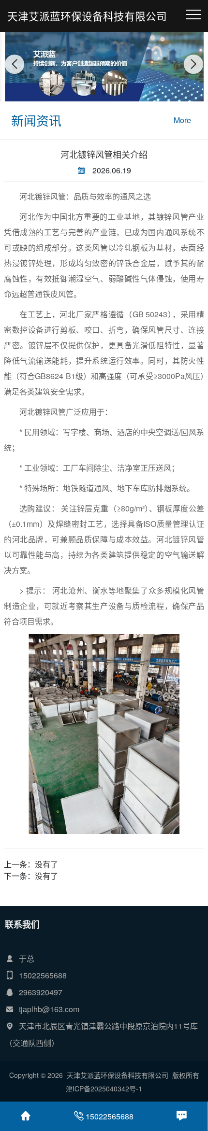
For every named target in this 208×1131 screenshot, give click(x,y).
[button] (93, 92)
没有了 (46, 864)
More (182, 120)
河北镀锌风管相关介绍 (104, 154)
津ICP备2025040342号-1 (104, 1088)
